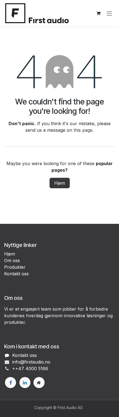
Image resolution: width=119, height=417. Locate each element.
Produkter (14, 267)
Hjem (59, 183)
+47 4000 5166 (31, 368)
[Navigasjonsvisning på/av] (109, 13)
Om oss (12, 260)
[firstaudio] (39, 382)
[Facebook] (10, 382)
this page (83, 130)
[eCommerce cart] (98, 13)
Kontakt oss (16, 273)
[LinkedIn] (24, 382)
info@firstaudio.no (31, 362)
